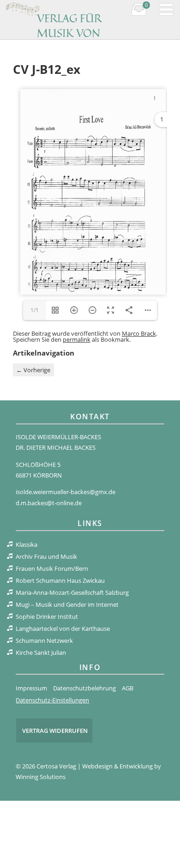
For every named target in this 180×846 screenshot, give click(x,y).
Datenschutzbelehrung (84, 688)
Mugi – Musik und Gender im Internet (67, 604)
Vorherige (33, 370)
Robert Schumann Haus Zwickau (60, 580)
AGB (127, 688)
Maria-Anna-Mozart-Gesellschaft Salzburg (72, 592)
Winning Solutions (41, 777)
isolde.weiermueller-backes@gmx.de (65, 492)
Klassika (26, 544)
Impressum (31, 688)
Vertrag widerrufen (55, 730)
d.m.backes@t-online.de (49, 503)
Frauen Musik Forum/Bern (52, 568)
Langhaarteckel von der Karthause (63, 628)
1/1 (34, 310)
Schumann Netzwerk (44, 640)
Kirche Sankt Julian (41, 652)
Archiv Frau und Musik (46, 556)
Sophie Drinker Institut (47, 616)
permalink (76, 339)
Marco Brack (139, 333)
